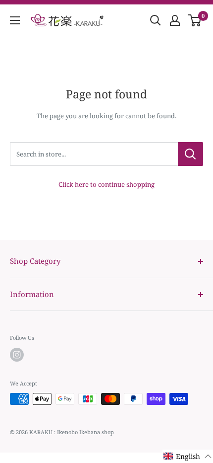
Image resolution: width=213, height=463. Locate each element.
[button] (187, 456)
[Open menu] (15, 20)
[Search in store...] (190, 154)
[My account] (175, 20)
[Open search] (155, 20)
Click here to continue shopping (106, 184)
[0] (195, 20)
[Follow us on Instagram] (17, 355)
